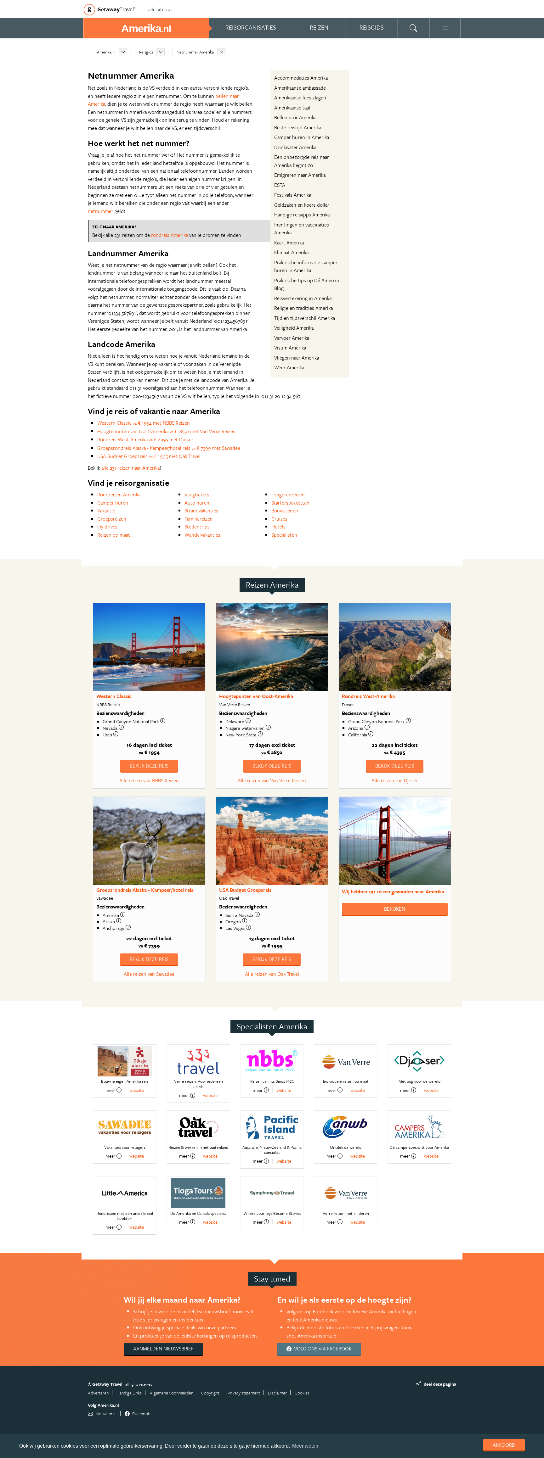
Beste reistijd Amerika (297, 127)
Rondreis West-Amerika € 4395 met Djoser (145, 439)
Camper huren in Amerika (301, 137)
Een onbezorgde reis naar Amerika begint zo (301, 161)
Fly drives (107, 526)
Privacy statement (244, 1392)
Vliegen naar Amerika (296, 357)
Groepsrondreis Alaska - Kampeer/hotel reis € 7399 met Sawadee (168, 448)
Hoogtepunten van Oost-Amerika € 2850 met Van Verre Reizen (166, 431)
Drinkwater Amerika (295, 147)
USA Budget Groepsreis (245, 890)
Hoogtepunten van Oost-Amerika (256, 696)
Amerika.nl (106, 52)
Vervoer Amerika (291, 338)
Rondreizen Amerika (118, 494)
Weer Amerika (289, 367)
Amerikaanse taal (292, 107)
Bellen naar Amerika (295, 117)
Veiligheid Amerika (294, 328)
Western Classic (114, 696)
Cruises (279, 518)
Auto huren (196, 502)
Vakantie (106, 510)
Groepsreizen (111, 518)
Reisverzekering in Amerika (303, 298)
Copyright (210, 1392)
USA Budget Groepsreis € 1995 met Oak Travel (149, 456)
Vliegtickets (196, 494)
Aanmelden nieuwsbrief (163, 1348)
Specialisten (284, 535)
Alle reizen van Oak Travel (272, 974)
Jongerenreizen (288, 494)
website (136, 1090)
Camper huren (112, 502)
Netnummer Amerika (195, 52)
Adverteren (98, 1392)
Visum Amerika (290, 347)
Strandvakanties (201, 510)
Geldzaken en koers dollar (301, 205)
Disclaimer (277, 1392)
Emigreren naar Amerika (300, 175)
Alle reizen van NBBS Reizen (149, 780)
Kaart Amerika (289, 242)
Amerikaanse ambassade (300, 88)
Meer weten (305, 1446)
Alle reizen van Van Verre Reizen (272, 780)
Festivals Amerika (292, 194)
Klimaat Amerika (291, 252)
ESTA (279, 185)
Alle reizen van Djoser (394, 780)
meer (110, 1089)
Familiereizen (198, 518)
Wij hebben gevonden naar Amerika (393, 891)
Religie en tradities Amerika (303, 308)
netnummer (100, 211)
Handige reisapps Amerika (302, 214)
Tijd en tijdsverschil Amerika (304, 318)
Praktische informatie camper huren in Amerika (305, 266)
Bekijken (394, 909)
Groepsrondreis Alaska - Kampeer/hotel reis (144, 890)
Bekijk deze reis (149, 765)
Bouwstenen (284, 510)
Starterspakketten (290, 502)
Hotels (278, 526)
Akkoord (504, 1445)
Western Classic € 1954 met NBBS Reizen (143, 423)
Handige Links (129, 1392)
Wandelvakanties (202, 535)
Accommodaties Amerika (301, 77)
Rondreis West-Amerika (368, 696)
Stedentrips (197, 526)
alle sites (157, 9)
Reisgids (146, 52)
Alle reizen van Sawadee (149, 974)
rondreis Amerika (169, 235)
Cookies (302, 1392)
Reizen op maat (113, 535)
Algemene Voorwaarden (171, 1392)
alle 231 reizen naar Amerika (130, 468)
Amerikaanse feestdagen (300, 97)
